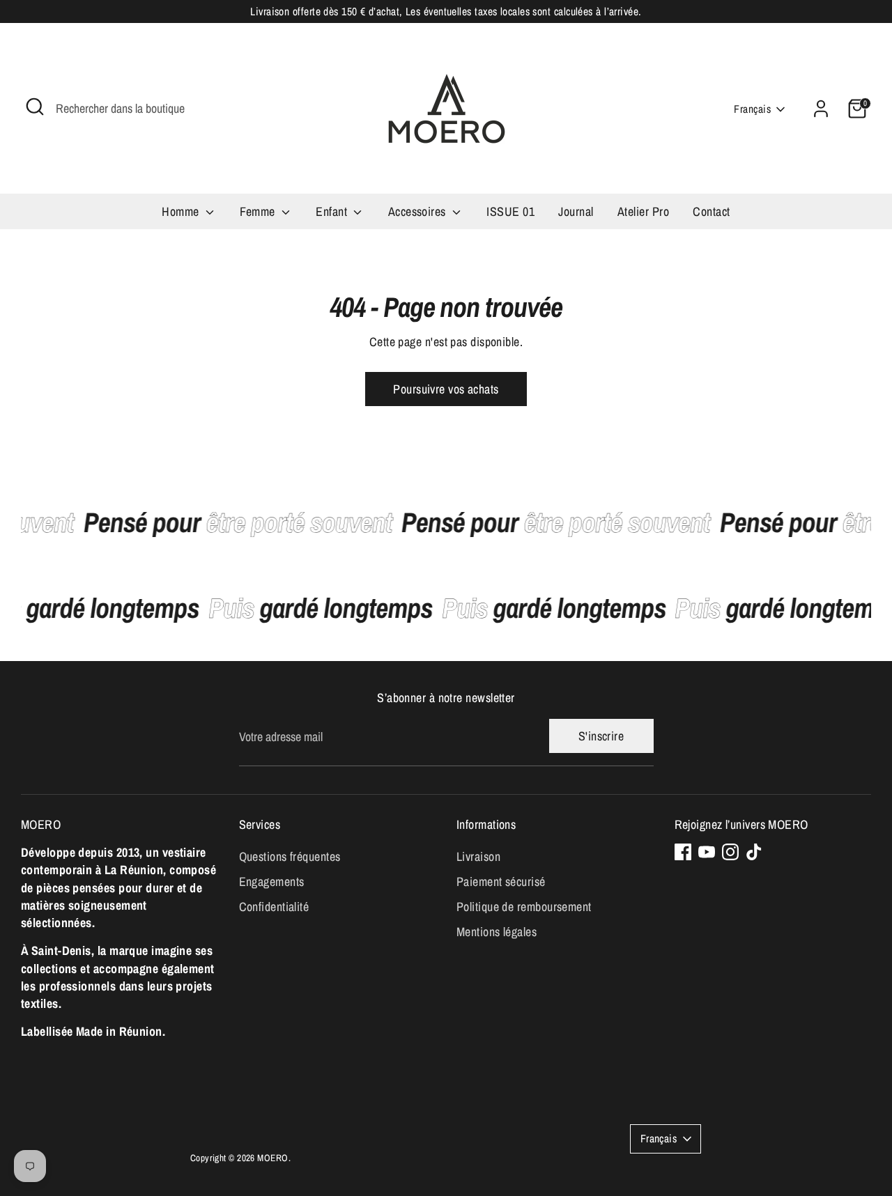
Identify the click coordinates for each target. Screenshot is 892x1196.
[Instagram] (730, 852)
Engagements (272, 881)
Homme (182, 211)
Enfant (333, 211)
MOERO (272, 1157)
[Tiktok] (754, 852)
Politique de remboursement (524, 906)
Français (752, 109)
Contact (711, 211)
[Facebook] (683, 852)
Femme (259, 211)
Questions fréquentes (290, 856)
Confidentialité (274, 906)
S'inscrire (601, 736)
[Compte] (821, 109)
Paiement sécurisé (501, 881)
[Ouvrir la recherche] (35, 107)
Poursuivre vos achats (445, 389)
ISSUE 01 (510, 211)
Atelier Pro (643, 211)
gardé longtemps (327, 607)
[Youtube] (706, 852)
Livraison (478, 856)
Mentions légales (496, 931)
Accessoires (418, 211)
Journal (575, 211)
